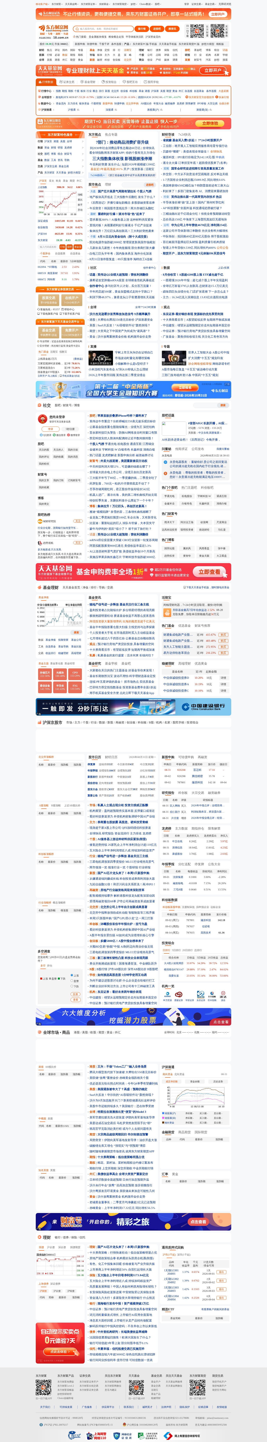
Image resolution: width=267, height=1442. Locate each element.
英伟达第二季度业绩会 (130, 375)
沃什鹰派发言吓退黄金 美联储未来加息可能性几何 (122, 1191)
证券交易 (196, 4)
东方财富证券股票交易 (60, 289)
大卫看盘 (222, 555)
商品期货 (184, 1132)
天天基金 (61, 172)
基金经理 (70, 663)
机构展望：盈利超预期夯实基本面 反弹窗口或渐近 (122, 810)
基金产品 (155, 1394)
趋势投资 (169, 555)
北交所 (115, 91)
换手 (80, 204)
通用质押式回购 (173, 1247)
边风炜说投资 (169, 529)
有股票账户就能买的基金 (215, 1309)
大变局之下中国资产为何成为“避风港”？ (124, 331)
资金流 (77, 247)
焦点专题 (111, 134)
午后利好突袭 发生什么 (105, 164)
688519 (42, 273)
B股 (151, 722)
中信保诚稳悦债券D (176, 677)
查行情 (142, 28)
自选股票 (60, 253)
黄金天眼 (204, 555)
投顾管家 (63, 639)
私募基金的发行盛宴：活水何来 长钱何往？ (126, 655)
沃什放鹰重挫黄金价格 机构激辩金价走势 (124, 336)
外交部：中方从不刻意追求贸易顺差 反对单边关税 (195, 174)
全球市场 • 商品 (56, 1032)
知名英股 (44, 1170)
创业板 (116, 59)
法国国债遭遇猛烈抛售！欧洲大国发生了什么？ (120, 1337)
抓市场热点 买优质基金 (139, 681)
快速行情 (223, 97)
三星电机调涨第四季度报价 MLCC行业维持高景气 (122, 861)
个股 (76, 91)
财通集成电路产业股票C (178, 640)
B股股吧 (152, 969)
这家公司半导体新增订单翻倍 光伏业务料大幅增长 (195, 230)
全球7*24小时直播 (145, 307)
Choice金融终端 (65, 1398)
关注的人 (58, 449)
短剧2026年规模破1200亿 (138, 164)
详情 (223, 677)
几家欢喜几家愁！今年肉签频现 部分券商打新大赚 (122, 247)
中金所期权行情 (143, 1168)
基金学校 (111, 663)
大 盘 (116, 54)
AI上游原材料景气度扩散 (106, 551)
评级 (166, 54)
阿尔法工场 (187, 522)
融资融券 (170, 103)
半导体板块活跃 (134, 36)
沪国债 (43, 1291)
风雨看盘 (204, 548)
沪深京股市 (52, 722)
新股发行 (93, 776)
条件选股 (116, 44)
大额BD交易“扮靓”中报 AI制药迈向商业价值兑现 (121, 946)
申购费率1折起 (48, 332)
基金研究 (95, 663)
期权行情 (95, 1168)
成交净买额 (171, 1081)
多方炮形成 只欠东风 (49, 549)
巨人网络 (175, 805)
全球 (69, 141)
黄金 (80, 59)
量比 (80, 199)
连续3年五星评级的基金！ (106, 681)
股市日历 (95, 757)
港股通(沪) (153, 109)
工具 (53, 160)
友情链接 (222, 1407)
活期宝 (54, 351)
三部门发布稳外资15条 (176, 375)
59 (134, 789)
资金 (46, 147)
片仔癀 (175, 818)
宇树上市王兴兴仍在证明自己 (134, 352)
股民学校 (153, 82)
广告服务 (87, 1407)
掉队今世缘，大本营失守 (139, 523)
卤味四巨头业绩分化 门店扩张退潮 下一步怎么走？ (196, 291)
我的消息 (73, 456)
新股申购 (80, 44)
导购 (66, 160)
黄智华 (187, 555)
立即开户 (42, 375)
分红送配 (184, 864)
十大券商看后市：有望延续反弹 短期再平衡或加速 (122, 649)
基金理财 (89, 82)
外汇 (64, 59)
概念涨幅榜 (59, 902)
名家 (216, 54)
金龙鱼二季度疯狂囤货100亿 (108, 517)
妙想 (133, 4)
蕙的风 (187, 548)
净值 (99, 50)
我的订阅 (58, 480)
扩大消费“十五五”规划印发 (205, 358)
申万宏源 (167, 1000)
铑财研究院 (49, 521)
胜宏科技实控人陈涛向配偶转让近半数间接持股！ (122, 438)
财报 (53, 147)
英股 (52, 1170)
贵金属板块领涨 (98, 36)
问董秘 (166, 449)
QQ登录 (47, 435)
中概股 (42, 1118)
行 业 (198, 54)
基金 (141, 91)
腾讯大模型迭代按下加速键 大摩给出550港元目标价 (123, 1072)
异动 (80, 210)
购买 (223, 634)
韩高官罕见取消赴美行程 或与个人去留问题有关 (121, 1128)
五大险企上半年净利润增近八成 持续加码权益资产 (122, 850)
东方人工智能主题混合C (178, 646)
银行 (149, 50)
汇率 (165, 1174)
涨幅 (80, 194)
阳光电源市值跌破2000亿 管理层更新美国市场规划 (122, 242)
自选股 (188, 91)
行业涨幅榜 (45, 902)
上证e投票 (223, 267)
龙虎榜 (180, 103)
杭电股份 (123, 443)
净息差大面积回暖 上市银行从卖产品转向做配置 (121, 1320)
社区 (93, 267)
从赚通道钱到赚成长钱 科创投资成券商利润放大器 (122, 878)
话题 (92, 534)
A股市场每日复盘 (173, 369)
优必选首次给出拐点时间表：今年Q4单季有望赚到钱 (124, 1083)
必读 (57, 54)
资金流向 (61, 103)
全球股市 (47, 97)
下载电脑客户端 (49, 313)
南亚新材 (52, 273)
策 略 (128, 54)
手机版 (153, 44)
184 (111, 770)
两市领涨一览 (98, 867)
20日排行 (187, 950)
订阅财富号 (74, 480)
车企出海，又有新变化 (142, 517)
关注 (78, 521)
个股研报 (96, 103)
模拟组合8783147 (174, 969)
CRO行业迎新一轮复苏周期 (140, 540)
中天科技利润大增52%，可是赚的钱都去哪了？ (120, 466)
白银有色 (124, 449)
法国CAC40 (103, 97)
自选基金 (199, 91)
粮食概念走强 (116, 36)
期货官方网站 (219, 1390)
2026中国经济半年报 (174, 363)
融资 (99, 59)
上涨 (76, 975)
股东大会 (93, 789)
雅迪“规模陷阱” (100, 511)
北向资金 (179, 1074)
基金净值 (44, 597)
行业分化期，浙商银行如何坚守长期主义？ (59, 527)
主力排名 (73, 103)
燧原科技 (197, 782)
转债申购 (92, 44)
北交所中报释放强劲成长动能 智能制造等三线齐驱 (122, 912)
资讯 (60, 160)
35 (151, 770)
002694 (42, 266)
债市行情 (122, 1360)
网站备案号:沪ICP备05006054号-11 (95, 1424)
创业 (149, 59)
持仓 (49, 965)
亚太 (51, 180)
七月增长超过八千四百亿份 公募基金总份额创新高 (122, 638)
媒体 (166, 59)
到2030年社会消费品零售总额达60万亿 (115, 148)
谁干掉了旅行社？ (140, 528)
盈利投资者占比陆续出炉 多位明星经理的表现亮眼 (122, 610)
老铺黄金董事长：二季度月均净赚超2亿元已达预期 (123, 1202)
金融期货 (168, 1132)
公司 (149, 54)
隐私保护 (185, 1407)
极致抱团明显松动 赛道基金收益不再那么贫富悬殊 (122, 615)
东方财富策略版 (65, 1390)
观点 (167, 307)
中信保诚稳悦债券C (176, 690)
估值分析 (224, 103)
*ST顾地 (52, 266)
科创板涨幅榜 (46, 854)
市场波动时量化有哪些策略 (132, 358)
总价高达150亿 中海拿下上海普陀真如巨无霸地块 (195, 219)
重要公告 (93, 795)
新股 (107, 91)
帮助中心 (69, 309)
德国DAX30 (144, 97)
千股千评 (104, 44)
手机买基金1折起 (71, 375)
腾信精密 (197, 776)
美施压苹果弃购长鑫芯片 (106, 557)
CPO (75, 674)
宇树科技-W (109, 449)
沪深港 (155, 91)
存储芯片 (45, 674)
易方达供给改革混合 (176, 652)
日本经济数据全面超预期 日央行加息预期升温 (119, 1179)
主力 (107, 54)
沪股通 (72, 109)
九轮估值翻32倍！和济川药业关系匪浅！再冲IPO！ (123, 884)
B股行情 (102, 969)
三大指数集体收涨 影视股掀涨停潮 (122, 158)
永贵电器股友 (178, 461)
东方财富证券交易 (89, 1390)
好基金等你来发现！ (141, 670)
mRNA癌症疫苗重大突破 (106, 540)
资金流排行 (122, 833)
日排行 (166, 950)
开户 (126, 169)
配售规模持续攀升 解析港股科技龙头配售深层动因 (122, 895)
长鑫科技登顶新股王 (100, 363)
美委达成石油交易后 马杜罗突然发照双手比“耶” (121, 1123)
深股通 (109, 109)
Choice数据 (145, 4)
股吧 (157, 4)
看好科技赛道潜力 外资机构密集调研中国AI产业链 (122, 816)
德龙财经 (204, 529)
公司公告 (222, 247)
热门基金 (44, 351)
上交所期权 (109, 1168)
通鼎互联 (136, 443)
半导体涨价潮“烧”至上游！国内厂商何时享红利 (193, 202)
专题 (80, 50)
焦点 (49, 50)
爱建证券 (178, 1000)
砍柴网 (204, 522)
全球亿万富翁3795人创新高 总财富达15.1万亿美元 (195, 286)
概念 (95, 91)
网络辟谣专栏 (221, 363)
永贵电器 (167, 455)
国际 (72, 50)
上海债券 (44, 1283)
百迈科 (197, 769)
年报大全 (158, 103)
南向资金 (168, 1074)
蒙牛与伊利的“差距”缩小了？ (108, 528)
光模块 (60, 674)
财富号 (198, 59)
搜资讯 (172, 28)
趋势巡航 (48, 542)
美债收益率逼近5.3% (137, 545)
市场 (69, 722)
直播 (93, 346)
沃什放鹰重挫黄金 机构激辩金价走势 (121, 1196)
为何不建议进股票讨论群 (106, 980)
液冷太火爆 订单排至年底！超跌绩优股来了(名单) (195, 162)
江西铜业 (148, 443)
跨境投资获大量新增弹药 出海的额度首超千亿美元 (122, 621)
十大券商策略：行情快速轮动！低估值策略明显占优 (123, 1252)
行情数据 (47, 82)
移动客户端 (41, 4)
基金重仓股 (56, 663)
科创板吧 (207, 487)
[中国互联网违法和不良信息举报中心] (182, 1438)
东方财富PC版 (141, 44)
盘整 (76, 981)
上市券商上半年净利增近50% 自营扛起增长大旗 (121, 1269)
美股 (49, 59)
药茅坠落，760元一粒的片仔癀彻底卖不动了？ (120, 483)
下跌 (76, 986)
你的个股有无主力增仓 (140, 152)
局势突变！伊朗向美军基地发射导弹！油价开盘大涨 (123, 1140)
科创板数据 (169, 900)
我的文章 (44, 480)
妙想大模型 (208, 44)
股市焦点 (95, 184)
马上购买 (52, 375)
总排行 (198, 950)
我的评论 (44, 456)
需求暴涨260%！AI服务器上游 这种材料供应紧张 (121, 219)
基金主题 (44, 663)
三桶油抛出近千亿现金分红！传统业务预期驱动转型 (196, 213)
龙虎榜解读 (109, 455)
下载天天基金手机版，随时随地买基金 (207, 587)
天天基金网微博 (174, 1381)
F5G (75, 687)
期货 (72, 59)
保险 (166, 50)
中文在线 (203, 432)
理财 (108, 184)
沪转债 (70, 1291)
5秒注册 (70, 429)
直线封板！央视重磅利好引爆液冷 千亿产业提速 (121, 225)
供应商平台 (108, 1407)
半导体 (60, 687)
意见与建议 (110, 1390)
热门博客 (168, 539)
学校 (225, 54)
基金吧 (198, 50)
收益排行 (51, 653)
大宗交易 (212, 103)
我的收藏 (58, 456)
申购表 (220, 157)
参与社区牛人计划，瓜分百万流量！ (128, 286)
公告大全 (214, 864)
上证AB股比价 (72, 805)
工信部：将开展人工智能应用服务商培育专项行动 (195, 145)
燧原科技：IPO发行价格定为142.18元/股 (189, 157)
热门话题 (95, 455)
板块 (99, 54)
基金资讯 (95, 597)
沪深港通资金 (144, 319)
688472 (42, 279)
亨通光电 (111, 443)
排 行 (116, 50)
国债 (41, 1247)
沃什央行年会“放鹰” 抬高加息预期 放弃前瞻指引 (121, 1185)
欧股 (93, 1032)
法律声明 (166, 1407)
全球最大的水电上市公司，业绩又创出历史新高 (120, 472)
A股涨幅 (43, 805)
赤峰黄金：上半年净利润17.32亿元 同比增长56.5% (122, 1208)
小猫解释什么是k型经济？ (132, 363)
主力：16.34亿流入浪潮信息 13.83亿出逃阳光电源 (195, 297)
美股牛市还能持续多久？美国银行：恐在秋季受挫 (122, 1106)
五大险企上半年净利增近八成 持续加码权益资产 (121, 1280)
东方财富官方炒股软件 (201, 97)
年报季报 (93, 770)
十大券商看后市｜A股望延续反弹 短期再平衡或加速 (196, 319)
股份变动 (93, 783)
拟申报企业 (202, 907)
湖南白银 (149, 449)
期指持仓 (198, 828)
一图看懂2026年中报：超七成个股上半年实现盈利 (195, 280)
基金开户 (155, 1381)
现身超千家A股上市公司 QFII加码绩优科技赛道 (120, 827)
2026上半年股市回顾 (102, 375)
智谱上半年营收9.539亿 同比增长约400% (189, 247)
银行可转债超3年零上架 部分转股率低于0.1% (119, 1343)
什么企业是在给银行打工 (139, 980)
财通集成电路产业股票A (178, 634)
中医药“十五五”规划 (205, 375)
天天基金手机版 (168, 44)
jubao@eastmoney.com (217, 1418)
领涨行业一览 (116, 867)
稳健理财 (63, 653)
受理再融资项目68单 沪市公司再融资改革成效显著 (122, 901)
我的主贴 (73, 449)
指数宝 (63, 351)
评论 (57, 50)
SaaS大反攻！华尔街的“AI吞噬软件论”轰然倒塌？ (122, 1094)
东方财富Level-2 (65, 1385)
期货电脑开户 (219, 1385)
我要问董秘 (223, 448)
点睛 (158, 54)
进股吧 (157, 28)
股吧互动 (132, 82)
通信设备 (45, 687)
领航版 (220, 44)
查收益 (78, 358)
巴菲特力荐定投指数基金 (106, 687)
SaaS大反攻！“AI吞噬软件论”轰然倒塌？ (124, 325)
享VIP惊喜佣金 (48, 300)
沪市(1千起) (169, 1254)
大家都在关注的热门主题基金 (109, 670)
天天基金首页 (71, 587)
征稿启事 (203, 1407)
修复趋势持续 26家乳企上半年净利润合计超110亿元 (123, 844)
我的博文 (44, 503)
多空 (43, 965)
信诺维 (206, 926)
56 (151, 789)
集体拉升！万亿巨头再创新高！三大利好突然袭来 (122, 230)
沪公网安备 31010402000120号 (142, 1424)
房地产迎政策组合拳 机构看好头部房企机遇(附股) (122, 1258)
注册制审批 (188, 907)
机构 (208, 54)
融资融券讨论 (144, 455)
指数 (58, 91)
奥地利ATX (62, 97)
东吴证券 (201, 1000)
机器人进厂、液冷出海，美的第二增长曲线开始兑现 (123, 494)
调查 (175, 59)
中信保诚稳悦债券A (176, 684)
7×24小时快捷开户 (71, 332)
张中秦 (222, 548)
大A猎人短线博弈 (174, 963)
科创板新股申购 (171, 907)
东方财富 (56, 4)
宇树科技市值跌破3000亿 (139, 557)
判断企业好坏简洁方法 (104, 986)
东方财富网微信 (113, 1385)
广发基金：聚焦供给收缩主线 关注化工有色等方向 (195, 336)
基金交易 (209, 4)
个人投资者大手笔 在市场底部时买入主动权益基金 (122, 632)
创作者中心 (149, 267)
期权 (80, 54)
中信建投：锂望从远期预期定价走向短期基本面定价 (196, 325)
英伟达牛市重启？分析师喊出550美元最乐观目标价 (123, 421)
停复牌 (91, 764)
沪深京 (48, 141)
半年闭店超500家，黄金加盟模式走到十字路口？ (121, 291)
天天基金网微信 (174, 1385)
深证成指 (43, 220)
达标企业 (216, 907)
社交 (40, 153)
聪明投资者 (187, 529)
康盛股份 (177, 853)
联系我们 (129, 1407)
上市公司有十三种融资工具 (137, 986)
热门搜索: (81, 36)
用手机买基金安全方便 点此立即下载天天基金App (122, 693)
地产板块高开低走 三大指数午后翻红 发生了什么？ (123, 197)
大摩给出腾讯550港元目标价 (116, 319)
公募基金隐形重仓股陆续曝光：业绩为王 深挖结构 (122, 427)
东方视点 (95, 134)
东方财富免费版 (65, 1381)
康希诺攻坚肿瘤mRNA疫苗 (107, 280)
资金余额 (195, 1081)
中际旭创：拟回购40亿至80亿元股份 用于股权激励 (195, 236)
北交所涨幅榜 (46, 756)
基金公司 (76, 639)
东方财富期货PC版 (189, 44)
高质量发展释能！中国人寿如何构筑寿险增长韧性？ (123, 1286)
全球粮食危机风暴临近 (140, 280)
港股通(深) (202, 109)
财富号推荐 (202, 625)
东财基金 (103, 4)
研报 (60, 147)
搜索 (225, 59)
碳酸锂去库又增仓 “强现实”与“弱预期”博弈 (118, 1145)
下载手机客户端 (71, 313)
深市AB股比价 (137, 969)
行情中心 (46, 91)
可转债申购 (186, 757)
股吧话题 (168, 415)
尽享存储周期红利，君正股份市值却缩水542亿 (120, 489)
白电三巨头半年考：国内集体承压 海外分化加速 (121, 253)
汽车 (208, 59)
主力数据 (181, 828)
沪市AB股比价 (117, 969)
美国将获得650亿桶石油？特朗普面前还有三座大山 (196, 185)
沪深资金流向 (153, 36)
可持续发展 (66, 1407)
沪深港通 (46, 109)
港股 (57, 59)
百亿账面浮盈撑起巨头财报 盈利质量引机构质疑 (194, 242)
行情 (49, 54)
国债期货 (75, 1247)
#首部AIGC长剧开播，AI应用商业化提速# (207, 423)
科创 (107, 59)
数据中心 (46, 103)
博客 (208, 50)
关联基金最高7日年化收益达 (190, 610)
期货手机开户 (219, 1381)
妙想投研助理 (64, 1394)
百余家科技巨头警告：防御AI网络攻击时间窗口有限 (123, 432)
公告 (175, 54)
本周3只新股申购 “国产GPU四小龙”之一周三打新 (121, 918)
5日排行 (176, 950)
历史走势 (218, 1081)
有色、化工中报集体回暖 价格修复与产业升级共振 (122, 1263)
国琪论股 (169, 548)
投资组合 (110, 82)
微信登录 (61, 435)
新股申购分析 (126, 455)
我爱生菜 (174, 975)
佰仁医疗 (175, 811)
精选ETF (168, 1309)
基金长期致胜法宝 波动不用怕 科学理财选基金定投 (123, 676)
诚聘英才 (147, 1407)
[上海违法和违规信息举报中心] (148, 1438)
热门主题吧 (189, 487)
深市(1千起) (183, 1254)
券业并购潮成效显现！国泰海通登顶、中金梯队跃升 (123, 963)
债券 (158, 50)
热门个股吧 (169, 487)
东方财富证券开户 (89, 1381)
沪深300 (42, 233)
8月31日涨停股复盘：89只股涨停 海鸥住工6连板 (121, 259)
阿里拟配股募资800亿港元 (107, 545)
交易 (40, 166)
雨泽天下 (169, 522)
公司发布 (198, 449)
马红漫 (222, 529)
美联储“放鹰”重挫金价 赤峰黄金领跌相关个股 (119, 1077)
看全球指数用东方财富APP (106, 152)
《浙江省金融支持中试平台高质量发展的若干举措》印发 (138, 175)
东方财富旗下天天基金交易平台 (60, 321)
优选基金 (184, 625)
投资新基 (137, 169)
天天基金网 (71, 4)
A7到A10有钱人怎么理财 (132, 369)
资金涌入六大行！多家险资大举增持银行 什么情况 (122, 1297)
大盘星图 (224, 91)
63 (110, 789)
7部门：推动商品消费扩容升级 (122, 142)
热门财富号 (169, 513)
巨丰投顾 (212, 1000)
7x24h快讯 (97, 175)
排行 (101, 91)
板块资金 (84, 103)
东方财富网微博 (113, 1381)
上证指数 (42, 187)
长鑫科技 (136, 449)
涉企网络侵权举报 (200, 363)
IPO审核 (201, 103)
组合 (216, 50)
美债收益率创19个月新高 (139, 551)
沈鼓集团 (178, 877)
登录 (186, 4)
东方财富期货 (120, 4)
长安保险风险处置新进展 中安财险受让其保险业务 (122, 1292)
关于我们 (45, 1407)
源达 (223, 1000)
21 (110, 795)
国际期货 (201, 1132)
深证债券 (55, 1283)
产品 (40, 172)
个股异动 (45, 253)
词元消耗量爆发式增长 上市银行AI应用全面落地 (121, 1314)
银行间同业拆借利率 (103, 1360)
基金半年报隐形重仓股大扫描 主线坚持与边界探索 (122, 627)
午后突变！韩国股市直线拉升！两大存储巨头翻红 (122, 208)
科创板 (133, 91)
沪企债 (51, 1247)
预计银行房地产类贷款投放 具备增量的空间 (126, 644)
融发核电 (178, 883)
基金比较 (76, 646)
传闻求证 (181, 449)
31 (151, 783)
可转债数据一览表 (141, 1360)
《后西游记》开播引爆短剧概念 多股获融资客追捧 (122, 202)
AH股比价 (146, 103)
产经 (158, 59)
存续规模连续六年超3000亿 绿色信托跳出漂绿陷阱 (122, 1354)
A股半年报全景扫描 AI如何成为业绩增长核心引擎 (122, 935)
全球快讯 (148, 148)
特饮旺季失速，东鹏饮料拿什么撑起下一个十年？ (122, 500)
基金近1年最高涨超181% (106, 169)
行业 (89, 91)
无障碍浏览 (225, 4)
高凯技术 (206, 932)
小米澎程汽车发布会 (102, 369)
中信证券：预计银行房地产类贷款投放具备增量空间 (196, 331)
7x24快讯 (184, 134)
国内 (64, 50)
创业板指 (43, 227)
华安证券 (189, 1000)
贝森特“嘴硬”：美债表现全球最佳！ (186, 151)
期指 (72, 54)
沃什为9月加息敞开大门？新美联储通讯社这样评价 (123, 1100)
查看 (75, 999)
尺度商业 (222, 522)
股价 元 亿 (54, 44)
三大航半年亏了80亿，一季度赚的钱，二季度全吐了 (123, 477)
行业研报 (145, 867)
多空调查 (44, 951)
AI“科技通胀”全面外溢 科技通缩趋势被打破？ (192, 208)
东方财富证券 (88, 4)
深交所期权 (124, 1168)
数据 (40, 147)
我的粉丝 (44, 463)
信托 (175, 50)
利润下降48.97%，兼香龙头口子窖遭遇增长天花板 (122, 297)
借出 (221, 1272)
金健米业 (95, 449)
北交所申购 (132, 103)
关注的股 (44, 449)
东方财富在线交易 (89, 1385)
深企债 (62, 1247)
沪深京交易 (50, 166)
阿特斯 (51, 279)
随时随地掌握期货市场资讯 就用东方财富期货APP (122, 1151)
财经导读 (168, 134)
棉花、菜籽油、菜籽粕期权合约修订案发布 (125, 1162)
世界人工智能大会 (200, 352)
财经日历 (111, 757)
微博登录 (75, 435)
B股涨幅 (56, 805)
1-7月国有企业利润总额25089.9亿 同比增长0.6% (194, 179)
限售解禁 (190, 103)
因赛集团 (214, 432)
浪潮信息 (177, 847)
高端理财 (76, 653)
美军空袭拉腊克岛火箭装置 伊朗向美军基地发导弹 (122, 1117)
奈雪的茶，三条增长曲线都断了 (131, 511)
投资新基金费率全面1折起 (139, 687)
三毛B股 (178, 889)
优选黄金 (201, 663)
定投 (107, 50)
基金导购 (63, 646)
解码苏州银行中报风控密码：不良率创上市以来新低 (123, 1326)
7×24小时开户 (72, 300)
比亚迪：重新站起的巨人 (106, 523)
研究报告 (108, 833)
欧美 (58, 180)
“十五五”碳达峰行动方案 (201, 369)
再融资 (120, 722)
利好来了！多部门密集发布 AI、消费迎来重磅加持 (195, 191)
